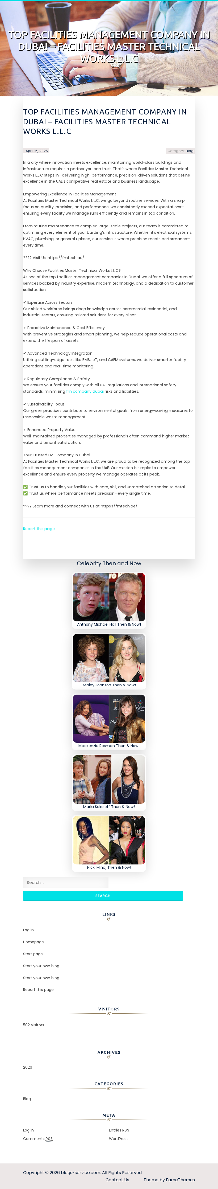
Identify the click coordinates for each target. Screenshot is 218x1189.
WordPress (118, 1138)
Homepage (33, 942)
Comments (38, 1138)
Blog (190, 150)
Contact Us (117, 1180)
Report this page (39, 528)
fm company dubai (85, 391)
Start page (33, 954)
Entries (119, 1130)
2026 (27, 1067)
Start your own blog (41, 966)
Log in (28, 930)
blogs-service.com (80, 1173)
